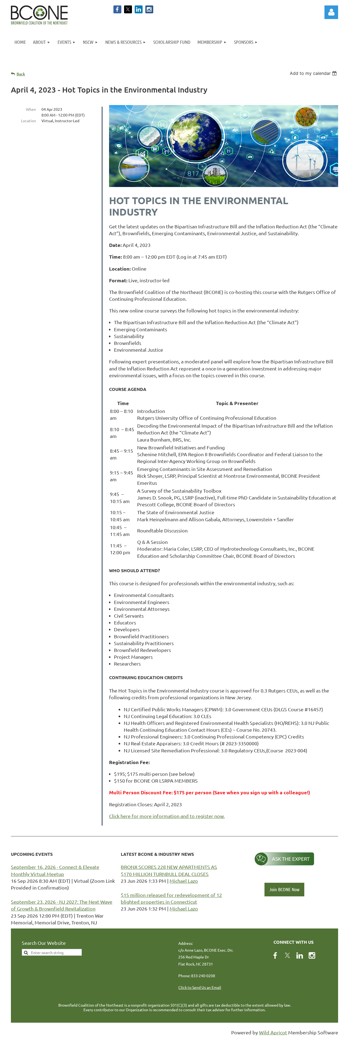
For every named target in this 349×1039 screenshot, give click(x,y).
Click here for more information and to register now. (167, 816)
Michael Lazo (184, 881)
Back (21, 73)
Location (28, 120)
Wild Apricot (273, 1032)
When (31, 109)
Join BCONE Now (284, 889)
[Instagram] (149, 9)
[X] (128, 9)
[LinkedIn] (139, 9)
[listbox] (314, 73)
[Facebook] (117, 9)
